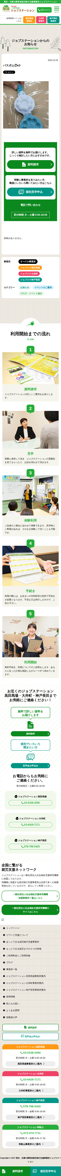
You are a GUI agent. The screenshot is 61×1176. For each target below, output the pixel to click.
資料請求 (33, 164)
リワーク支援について (17, 935)
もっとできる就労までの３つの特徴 (23, 948)
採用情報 (10, 996)
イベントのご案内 (43, 287)
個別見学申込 (34, 191)
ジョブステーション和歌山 (30, 1127)
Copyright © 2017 (8, 1158)
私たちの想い (12, 1003)
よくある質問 (12, 1010)
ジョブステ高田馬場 (30, 267)
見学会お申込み (30, 765)
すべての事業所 (28, 261)
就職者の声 (11, 1017)
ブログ (9, 962)
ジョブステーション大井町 (30, 1073)
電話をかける (45, 10)
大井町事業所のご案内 (30, 1090)
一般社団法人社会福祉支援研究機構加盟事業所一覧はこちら (30, 896)
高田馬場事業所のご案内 (30, 1063)
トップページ (12, 928)
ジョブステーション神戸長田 (30, 1100)
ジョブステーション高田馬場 (30, 1047)
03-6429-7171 (32, 824)
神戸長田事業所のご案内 (30, 1117)
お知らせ (24, 287)
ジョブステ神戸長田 (30, 279)
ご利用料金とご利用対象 (18, 955)
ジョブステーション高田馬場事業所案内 (26, 976)
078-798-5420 (32, 846)
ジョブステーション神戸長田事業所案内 (26, 990)
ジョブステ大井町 (29, 273)
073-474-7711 (32, 1133)
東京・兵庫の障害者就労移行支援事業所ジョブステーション (30, 2)
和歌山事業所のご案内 (30, 1144)
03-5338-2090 (32, 802)
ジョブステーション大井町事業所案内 (24, 983)
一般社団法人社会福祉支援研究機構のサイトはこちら (30, 910)
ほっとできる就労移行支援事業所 (22, 942)
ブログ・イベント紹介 (31, 293)
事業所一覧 (11, 969)
